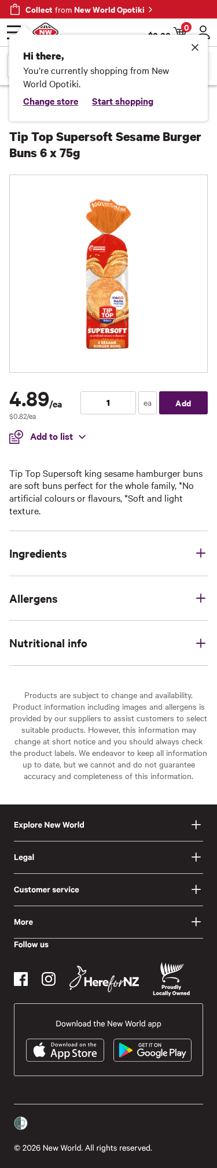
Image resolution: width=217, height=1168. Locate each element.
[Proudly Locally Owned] (171, 979)
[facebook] (21, 979)
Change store (50, 100)
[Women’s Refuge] (21, 1123)
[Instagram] (49, 979)
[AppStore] (65, 1050)
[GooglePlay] (152, 1050)
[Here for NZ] (104, 979)
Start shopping (122, 100)
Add (183, 402)
